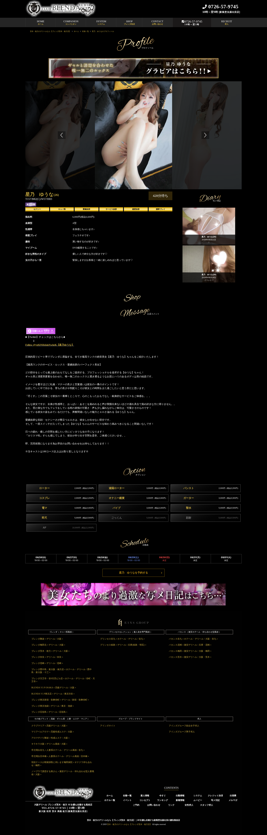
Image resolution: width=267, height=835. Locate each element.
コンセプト (145, 800)
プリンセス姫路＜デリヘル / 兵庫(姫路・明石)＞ (123, 645)
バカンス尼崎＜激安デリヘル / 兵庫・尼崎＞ (190, 645)
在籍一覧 (127, 795)
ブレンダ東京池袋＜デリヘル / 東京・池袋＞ (52, 706)
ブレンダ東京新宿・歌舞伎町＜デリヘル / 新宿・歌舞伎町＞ (60, 700)
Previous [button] (62, 135)
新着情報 (180, 800)
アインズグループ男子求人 (182, 732)
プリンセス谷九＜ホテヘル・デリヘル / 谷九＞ (122, 639)
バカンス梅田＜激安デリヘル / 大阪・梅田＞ (190, 651)
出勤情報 (180, 795)
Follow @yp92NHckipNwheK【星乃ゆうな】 (49, 345)
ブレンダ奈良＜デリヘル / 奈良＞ (47, 657)
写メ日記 (215, 800)
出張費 (233, 795)
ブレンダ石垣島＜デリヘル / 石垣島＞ (49, 712)
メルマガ (233, 800)
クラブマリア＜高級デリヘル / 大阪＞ (49, 726)
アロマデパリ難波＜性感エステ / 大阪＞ (50, 738)
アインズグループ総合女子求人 (184, 726)
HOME (40, 22)
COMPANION (70, 22)
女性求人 (189, 805)
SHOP (129, 22)
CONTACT (157, 22)
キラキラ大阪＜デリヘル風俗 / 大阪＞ (49, 744)
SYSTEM (101, 22)
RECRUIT (226, 22)
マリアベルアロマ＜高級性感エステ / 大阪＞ (52, 732)
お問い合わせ (153, 805)
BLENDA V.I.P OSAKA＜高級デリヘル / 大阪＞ (53, 687)
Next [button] (205, 135)
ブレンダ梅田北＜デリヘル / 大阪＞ (48, 645)
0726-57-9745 (193, 23)
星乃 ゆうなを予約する (133, 572)
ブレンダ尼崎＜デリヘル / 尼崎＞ (47, 663)
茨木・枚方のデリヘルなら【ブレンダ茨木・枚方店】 (129, 824)
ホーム (109, 795)
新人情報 (145, 795)
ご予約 (136, 805)
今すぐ (162, 795)
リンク (171, 805)
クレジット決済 (215, 795)
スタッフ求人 (206, 805)
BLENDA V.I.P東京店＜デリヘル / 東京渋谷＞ (53, 694)
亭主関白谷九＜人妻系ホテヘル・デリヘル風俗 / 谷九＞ (58, 750)
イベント (127, 800)
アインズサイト (107, 726)
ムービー (197, 800)
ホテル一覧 (109, 800)
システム (197, 795)
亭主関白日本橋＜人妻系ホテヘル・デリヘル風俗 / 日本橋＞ (60, 756)
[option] (56, 135)
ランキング (162, 800)
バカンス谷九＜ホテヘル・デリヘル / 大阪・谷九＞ (193, 639)
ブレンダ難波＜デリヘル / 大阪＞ (47, 639)
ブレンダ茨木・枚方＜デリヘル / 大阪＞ (50, 651)
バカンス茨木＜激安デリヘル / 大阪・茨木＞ (190, 657)
